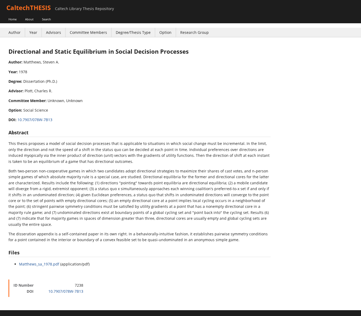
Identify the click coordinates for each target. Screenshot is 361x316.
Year (33, 32)
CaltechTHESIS (28, 7)
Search (46, 19)
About (29, 19)
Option (165, 32)
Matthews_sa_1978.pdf (39, 264)
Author (14, 32)
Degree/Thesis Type (133, 32)
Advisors (53, 32)
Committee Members (88, 32)
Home (12, 19)
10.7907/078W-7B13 (34, 119)
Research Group (194, 32)
